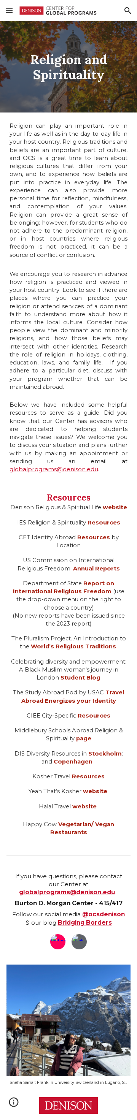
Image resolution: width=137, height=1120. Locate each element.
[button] (9, 10)
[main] (68, 67)
